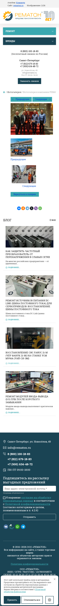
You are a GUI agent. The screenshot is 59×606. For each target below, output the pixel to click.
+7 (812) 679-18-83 (29, 63)
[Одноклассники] (23, 208)
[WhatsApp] (40, 208)
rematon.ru (18, 5)
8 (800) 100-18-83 (29, 51)
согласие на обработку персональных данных (27, 499)
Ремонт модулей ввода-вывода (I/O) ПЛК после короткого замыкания (27, 399)
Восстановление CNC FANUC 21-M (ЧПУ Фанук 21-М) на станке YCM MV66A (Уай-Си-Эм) (27, 355)
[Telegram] (27, 208)
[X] (31, 208)
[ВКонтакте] (19, 208)
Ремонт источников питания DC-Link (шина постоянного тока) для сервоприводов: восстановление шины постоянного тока (29, 305)
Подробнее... (14, 267)
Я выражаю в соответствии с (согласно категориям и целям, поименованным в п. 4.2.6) (29, 504)
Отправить (29, 516)
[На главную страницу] (28, 16)
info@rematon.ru (29, 73)
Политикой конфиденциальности (27, 504)
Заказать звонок (29, 80)
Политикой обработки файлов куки (25, 590)
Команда (20, 3)
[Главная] (4, 92)
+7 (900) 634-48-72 (29, 66)
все (54, 220)
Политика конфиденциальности (29, 563)
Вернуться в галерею (24, 194)
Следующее (41, 99)
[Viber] (36, 208)
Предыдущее (22, 99)
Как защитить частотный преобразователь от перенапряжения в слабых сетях (28, 254)
